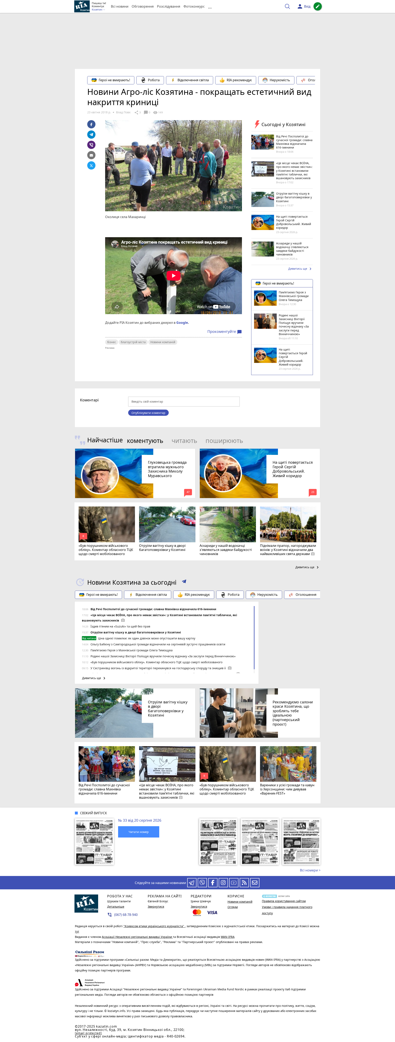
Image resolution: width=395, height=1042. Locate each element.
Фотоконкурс (194, 6)
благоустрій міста (133, 342)
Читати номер (139, 832)
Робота (154, 80)
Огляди (233, 907)
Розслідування (168, 6)
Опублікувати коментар (148, 413)
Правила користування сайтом (284, 901)
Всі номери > (310, 870)
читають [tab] (184, 440)
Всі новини (119, 6)
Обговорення (143, 6)
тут (77, 931)
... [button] (210, 6)
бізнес (111, 342)
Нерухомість (280, 80)
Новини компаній (162, 342)
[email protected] (88, 1033)
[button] (184, 582)
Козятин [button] (97, 9)
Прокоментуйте (224, 331)
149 (158, 112)
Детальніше (115, 906)
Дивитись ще (300, 268)
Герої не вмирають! (114, 80)
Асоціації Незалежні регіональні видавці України (137, 937)
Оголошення (318, 80)
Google (182, 322)
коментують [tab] (145, 440)
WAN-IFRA (228, 937)
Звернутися (156, 906)
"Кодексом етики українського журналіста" (154, 926)
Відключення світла (193, 80)
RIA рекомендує (239, 80)
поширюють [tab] (224, 440)
